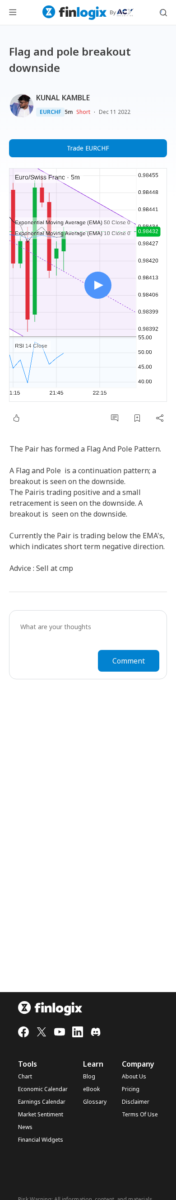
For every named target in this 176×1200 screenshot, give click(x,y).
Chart (25, 1076)
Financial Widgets (40, 1140)
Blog (89, 1076)
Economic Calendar (43, 1089)
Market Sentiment (40, 1114)
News (25, 1127)
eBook (91, 1089)
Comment (128, 661)
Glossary (95, 1102)
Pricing (130, 1089)
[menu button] (12, 12)
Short (83, 112)
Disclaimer (135, 1102)
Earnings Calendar (41, 1102)
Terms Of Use (140, 1114)
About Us (134, 1076)
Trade (88, 148)
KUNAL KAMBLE (63, 98)
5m (69, 112)
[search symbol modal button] (163, 12)
